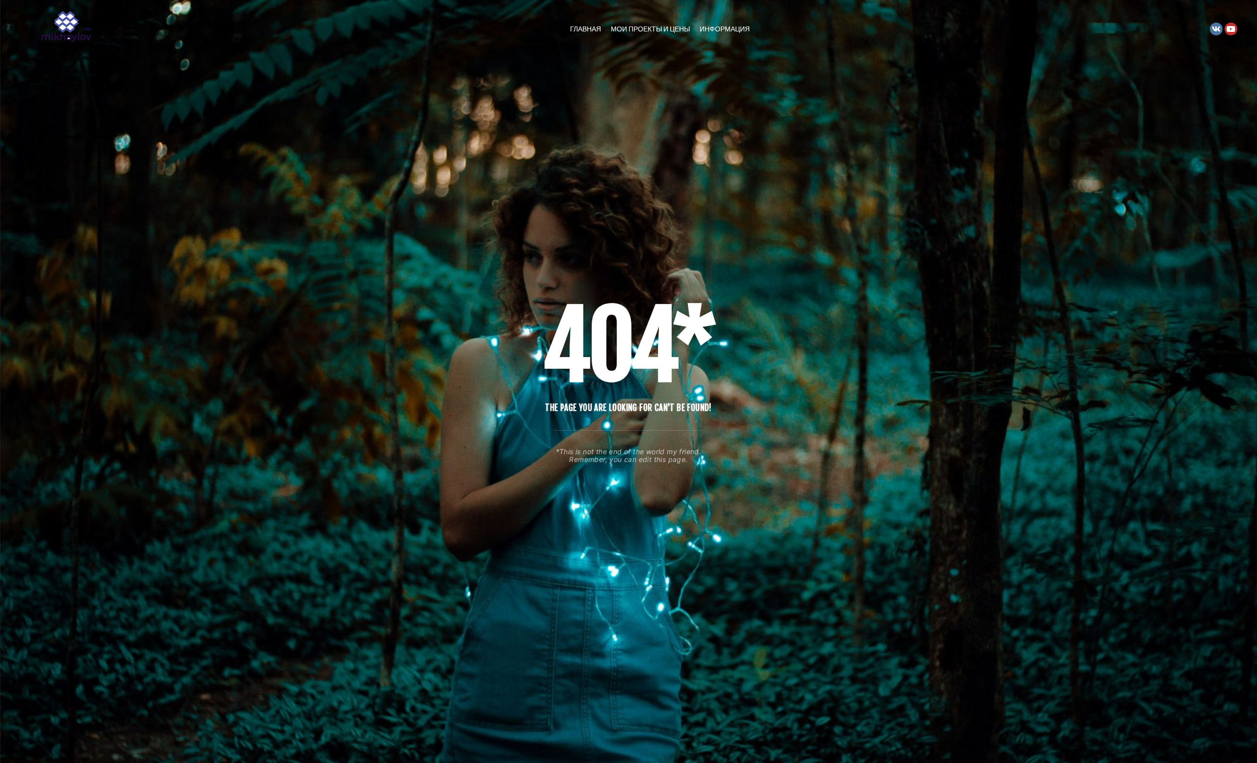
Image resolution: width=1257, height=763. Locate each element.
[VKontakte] (1216, 29)
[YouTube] (1231, 29)
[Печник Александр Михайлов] (69, 28)
